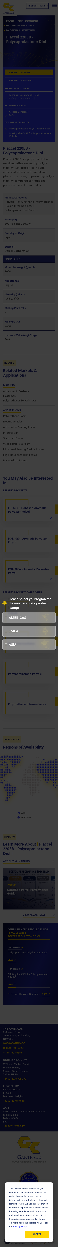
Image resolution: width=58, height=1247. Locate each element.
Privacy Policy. (20, 1226)
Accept (36, 1234)
